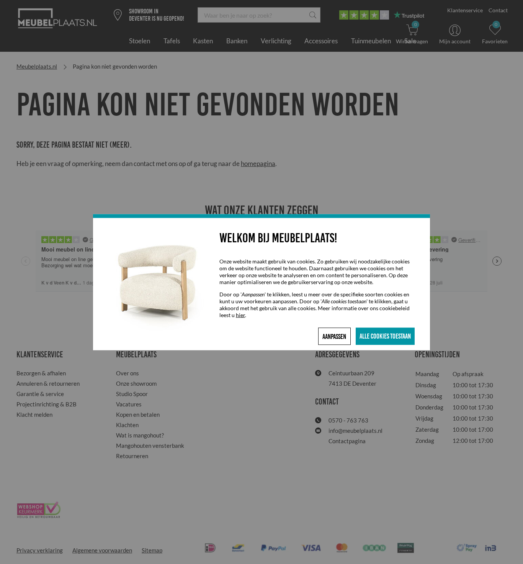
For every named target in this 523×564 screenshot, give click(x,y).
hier (240, 314)
